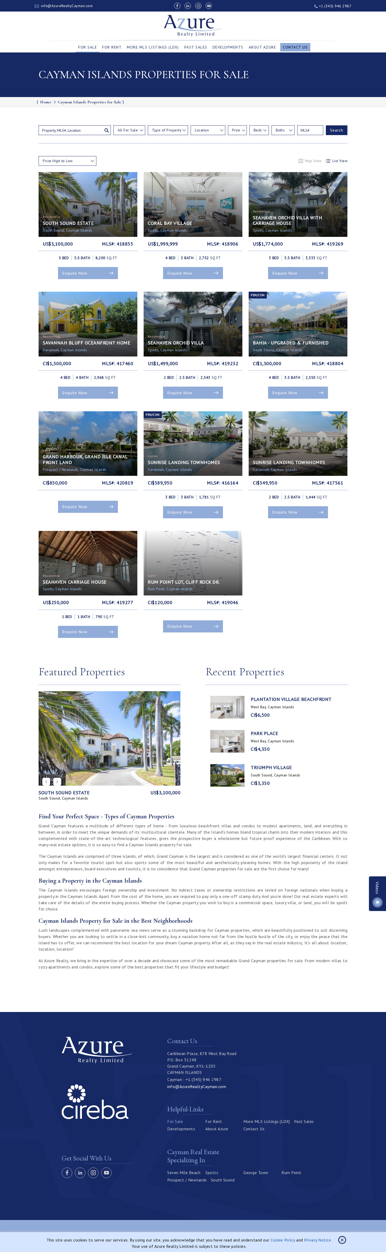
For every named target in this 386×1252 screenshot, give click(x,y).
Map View (313, 160)
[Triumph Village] (227, 775)
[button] (57, 782)
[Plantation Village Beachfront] (227, 707)
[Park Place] (227, 741)
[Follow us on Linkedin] (188, 6)
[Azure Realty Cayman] (193, 26)
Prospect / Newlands (187, 1180)
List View (340, 160)
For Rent (112, 47)
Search (336, 130)
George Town (255, 1172)
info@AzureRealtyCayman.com (67, 5)
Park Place (264, 733)
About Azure (262, 47)
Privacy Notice (317, 1240)
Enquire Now (74, 273)
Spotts (211, 1172)
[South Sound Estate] (109, 738)
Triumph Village (271, 767)
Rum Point (291, 1172)
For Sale (87, 47)
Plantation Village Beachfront (291, 699)
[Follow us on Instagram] (198, 6)
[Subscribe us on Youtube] (209, 6)
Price (236, 130)
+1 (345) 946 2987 (334, 6)
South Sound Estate (64, 793)
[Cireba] (95, 1117)
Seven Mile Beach (183, 1172)
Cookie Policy (282, 1240)
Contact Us (295, 47)
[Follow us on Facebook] (177, 6)
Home (45, 102)
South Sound (223, 1180)
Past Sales (195, 47)
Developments (228, 47)
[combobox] (129, 130)
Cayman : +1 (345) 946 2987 (194, 1079)
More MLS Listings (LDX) (153, 47)
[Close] (342, 1240)
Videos (377, 888)
